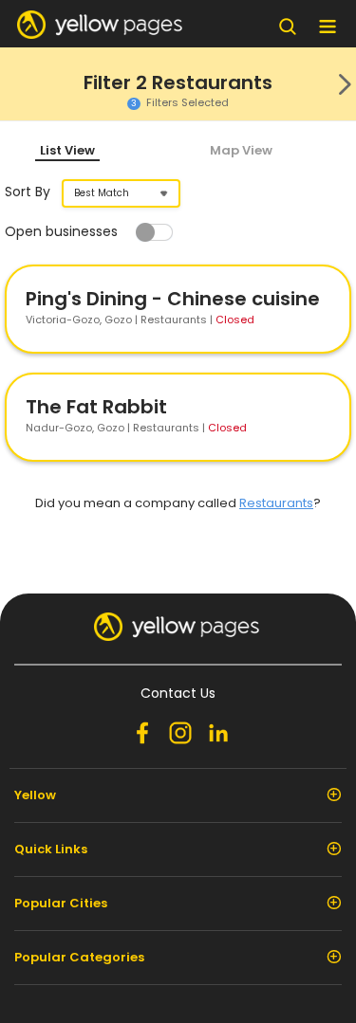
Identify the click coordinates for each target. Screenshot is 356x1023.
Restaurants (276, 503)
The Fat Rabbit (96, 406)
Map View (241, 150)
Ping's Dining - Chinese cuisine (173, 298)
